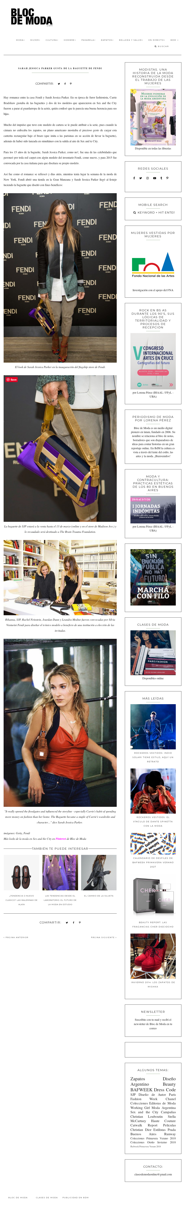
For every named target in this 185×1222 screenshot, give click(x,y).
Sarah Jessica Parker (54, 152)
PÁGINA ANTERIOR (16, 937)
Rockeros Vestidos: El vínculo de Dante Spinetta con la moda (153, 821)
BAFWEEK (141, 1089)
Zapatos (106, 40)
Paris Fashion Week (153, 1096)
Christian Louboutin (146, 1116)
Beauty (169, 1084)
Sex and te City (89, 141)
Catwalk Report (143, 1125)
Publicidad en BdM (76, 1197)
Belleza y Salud (130, 40)
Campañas (168, 1112)
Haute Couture (163, 1120)
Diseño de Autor (152, 1094)
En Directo (156, 40)
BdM (174, 40)
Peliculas (169, 1125)
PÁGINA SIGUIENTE (103, 937)
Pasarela (87, 40)
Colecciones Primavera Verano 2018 (153, 1138)
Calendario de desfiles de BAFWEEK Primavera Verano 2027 (153, 862)
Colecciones (139, 1103)
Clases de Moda (47, 1197)
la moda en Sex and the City (35, 838)
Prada (172, 1129)
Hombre (69, 40)
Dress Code (165, 1089)
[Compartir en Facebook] (65, 83)
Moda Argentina (164, 1107)
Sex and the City (107, 103)
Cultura (51, 40)
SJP (133, 1094)
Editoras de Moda (162, 1103)
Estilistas (159, 1129)
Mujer (34, 40)
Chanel (171, 1099)
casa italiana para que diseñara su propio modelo (51, 163)
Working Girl (140, 1107)
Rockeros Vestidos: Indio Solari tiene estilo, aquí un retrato (153, 757)
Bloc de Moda (18, 1197)
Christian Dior (140, 1129)
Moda (19, 40)
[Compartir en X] (59, 83)
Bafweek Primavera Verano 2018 (145, 1146)
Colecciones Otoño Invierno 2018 (153, 1142)
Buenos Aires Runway (153, 1134)
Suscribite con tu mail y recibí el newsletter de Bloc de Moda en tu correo (153, 1024)
